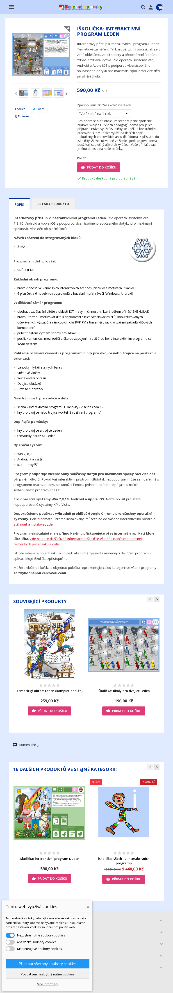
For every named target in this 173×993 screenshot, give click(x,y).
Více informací (47, 984)
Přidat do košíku (98, 167)
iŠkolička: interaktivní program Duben (49, 858)
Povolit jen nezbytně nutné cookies (47, 974)
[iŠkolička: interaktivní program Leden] (23, 93)
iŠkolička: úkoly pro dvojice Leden (124, 691)
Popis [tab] (19, 204)
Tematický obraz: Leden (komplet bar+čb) (49, 691)
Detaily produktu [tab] (53, 204)
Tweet (40, 109)
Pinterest (24, 116)
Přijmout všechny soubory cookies (48, 963)
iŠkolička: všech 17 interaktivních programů (124, 860)
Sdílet (21, 109)
